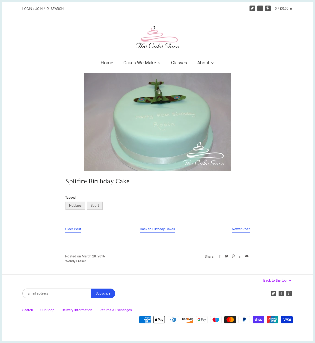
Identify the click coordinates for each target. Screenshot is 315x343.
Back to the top (275, 280)
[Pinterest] (268, 8)
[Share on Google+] (240, 256)
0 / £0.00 (282, 8)
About (204, 63)
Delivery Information (77, 310)
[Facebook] (260, 8)
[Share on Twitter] (226, 256)
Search (27, 310)
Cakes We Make (140, 63)
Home (107, 63)
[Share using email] (247, 256)
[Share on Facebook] (220, 256)
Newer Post (241, 229)
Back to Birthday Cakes (157, 229)
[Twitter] (252, 8)
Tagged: (70, 197)
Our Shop (47, 310)
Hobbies (75, 205)
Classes (179, 63)
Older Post (73, 229)
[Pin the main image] (233, 256)
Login (27, 9)
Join (39, 9)
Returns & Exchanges (116, 310)
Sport (95, 205)
